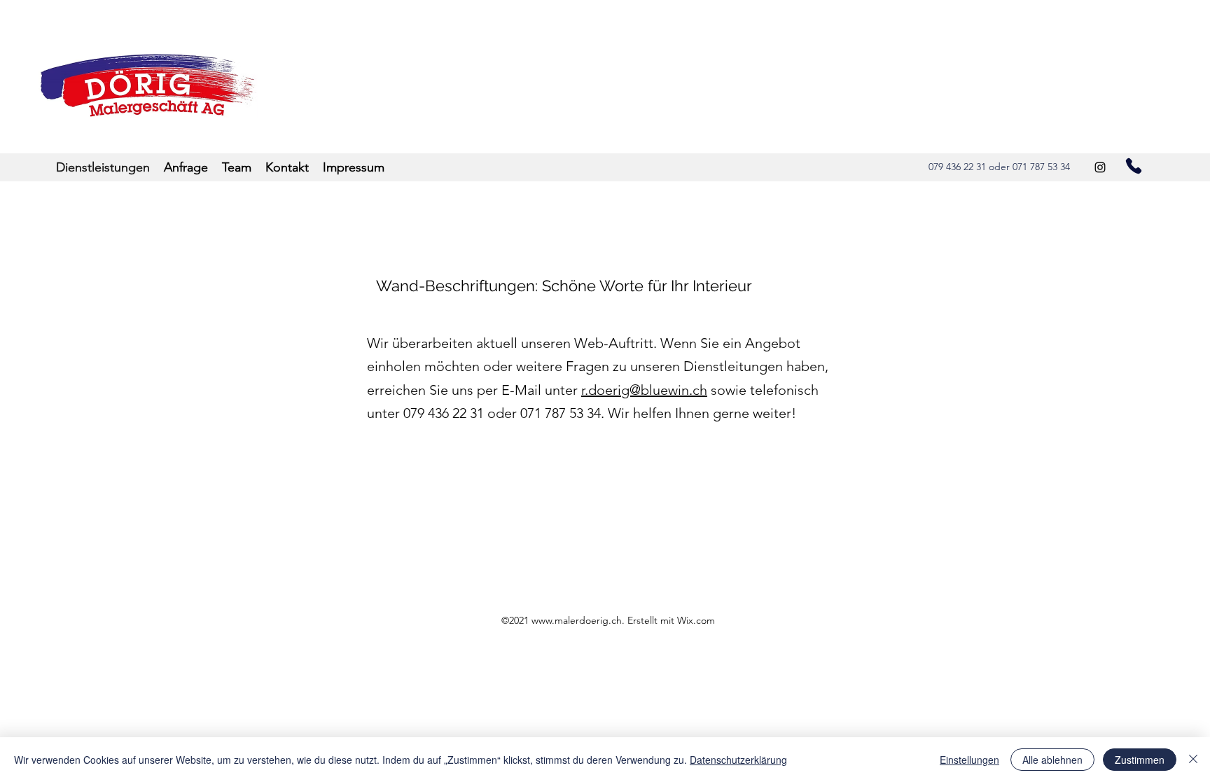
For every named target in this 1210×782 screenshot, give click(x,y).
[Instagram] (1100, 167)
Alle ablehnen (1052, 760)
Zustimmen (1139, 760)
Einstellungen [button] (969, 760)
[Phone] (1134, 166)
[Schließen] (1193, 759)
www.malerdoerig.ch (576, 620)
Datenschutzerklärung (738, 760)
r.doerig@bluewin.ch (644, 390)
